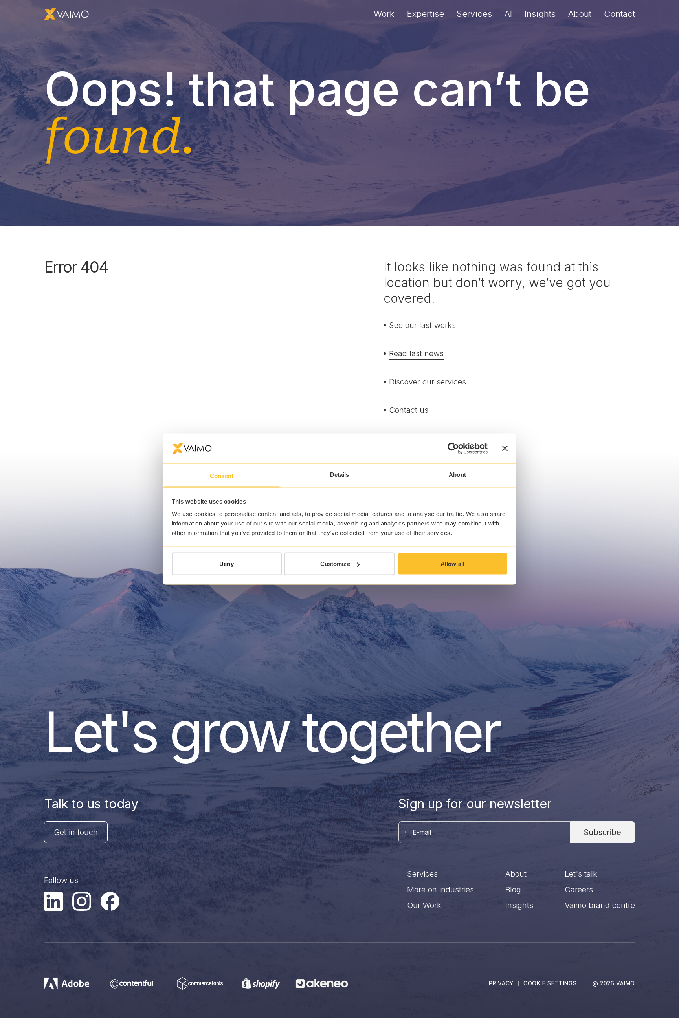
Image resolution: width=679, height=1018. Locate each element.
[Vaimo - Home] (66, 14)
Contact (619, 14)
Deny (226, 563)
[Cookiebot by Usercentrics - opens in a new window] (453, 448)
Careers (579, 889)
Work (384, 14)
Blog (513, 889)
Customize (335, 563)
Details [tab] (339, 474)
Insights (540, 14)
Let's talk (581, 874)
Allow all (452, 563)
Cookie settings (550, 983)
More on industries (440, 889)
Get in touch (76, 832)
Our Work (424, 905)
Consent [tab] (221, 475)
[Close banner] (505, 448)
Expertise (425, 14)
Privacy (501, 983)
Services (474, 14)
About (579, 14)
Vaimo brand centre (600, 905)
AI (508, 14)
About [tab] (457, 474)
